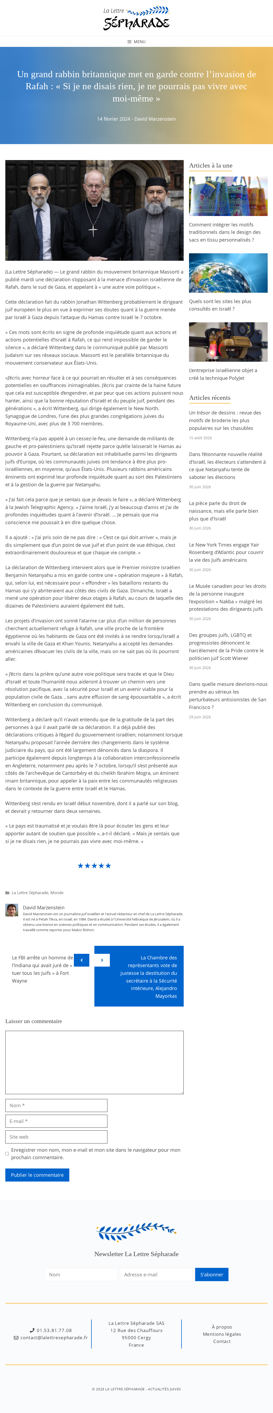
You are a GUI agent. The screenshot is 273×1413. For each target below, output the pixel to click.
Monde (56, 892)
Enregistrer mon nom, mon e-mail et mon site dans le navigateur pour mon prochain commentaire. (95, 1154)
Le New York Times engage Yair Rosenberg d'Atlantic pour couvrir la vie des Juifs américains (226, 552)
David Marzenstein (155, 119)
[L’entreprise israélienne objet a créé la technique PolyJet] (228, 358)
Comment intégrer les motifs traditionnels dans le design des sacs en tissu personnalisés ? (225, 232)
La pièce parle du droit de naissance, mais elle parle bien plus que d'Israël (223, 511)
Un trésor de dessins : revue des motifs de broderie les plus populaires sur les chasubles (225, 420)
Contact (222, 1341)
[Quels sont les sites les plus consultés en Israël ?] (228, 289)
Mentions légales (222, 1334)
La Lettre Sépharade (30, 892)
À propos (222, 1327)
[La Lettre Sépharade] (136, 17)
